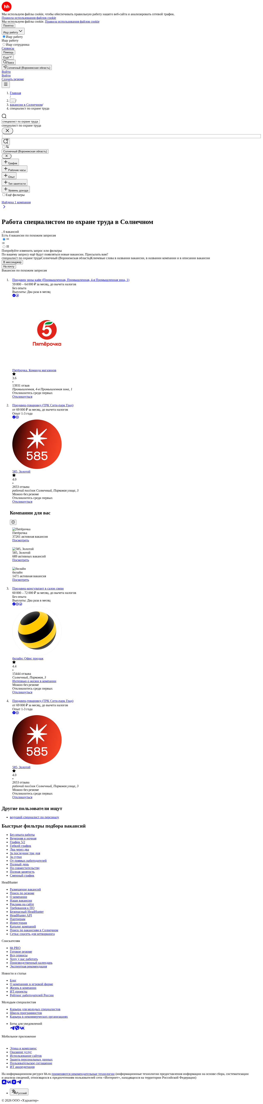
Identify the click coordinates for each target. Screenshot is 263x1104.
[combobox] (21, 121)
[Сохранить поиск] (6, 141)
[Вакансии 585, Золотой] (135, 445)
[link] (9, 62)
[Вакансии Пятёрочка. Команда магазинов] (135, 333)
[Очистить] (7, 130)
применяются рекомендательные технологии (83, 1074)
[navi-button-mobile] (6, 84)
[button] (6, 71)
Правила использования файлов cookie (72, 21)
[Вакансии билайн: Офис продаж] (135, 631)
